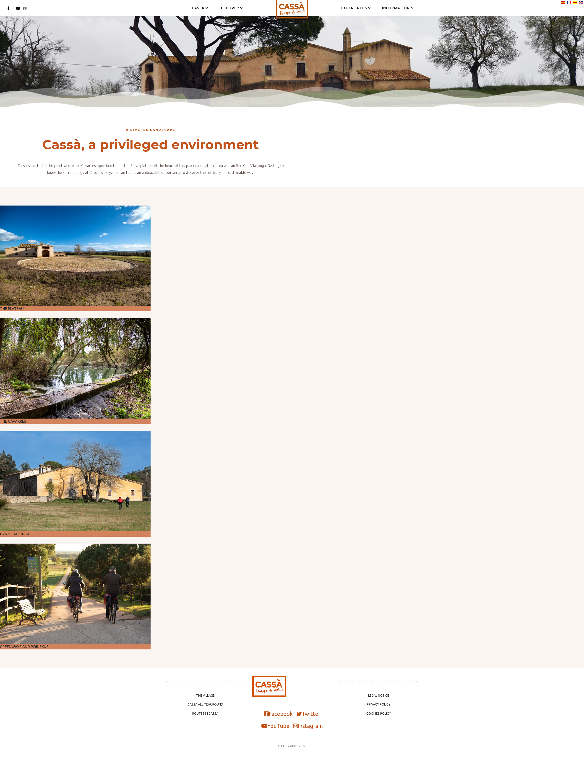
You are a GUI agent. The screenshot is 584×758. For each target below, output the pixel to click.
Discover (229, 8)
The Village (205, 695)
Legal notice (378, 695)
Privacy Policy (379, 704)
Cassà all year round (205, 704)
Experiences (354, 8)
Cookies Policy (378, 713)
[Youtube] (18, 8)
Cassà (198, 8)
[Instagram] (24, 8)
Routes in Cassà (205, 713)
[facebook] (8, 8)
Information (396, 8)
